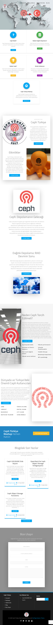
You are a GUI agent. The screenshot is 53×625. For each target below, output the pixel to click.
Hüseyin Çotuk (11, 483)
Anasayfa (23, 3)
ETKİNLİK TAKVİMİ (14, 175)
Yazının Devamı (26, 273)
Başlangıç (31, 3)
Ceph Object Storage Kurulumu (15, 494)
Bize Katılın (26, 100)
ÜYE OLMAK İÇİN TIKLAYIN (41, 433)
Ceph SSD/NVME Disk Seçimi (15, 462)
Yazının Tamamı (26, 238)
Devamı (39, 48)
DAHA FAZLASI (38, 143)
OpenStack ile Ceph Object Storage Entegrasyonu (38, 463)
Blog (48, 3)
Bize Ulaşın (45, 9)
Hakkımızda (41, 3)
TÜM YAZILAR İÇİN (26, 520)
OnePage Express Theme (38, 618)
